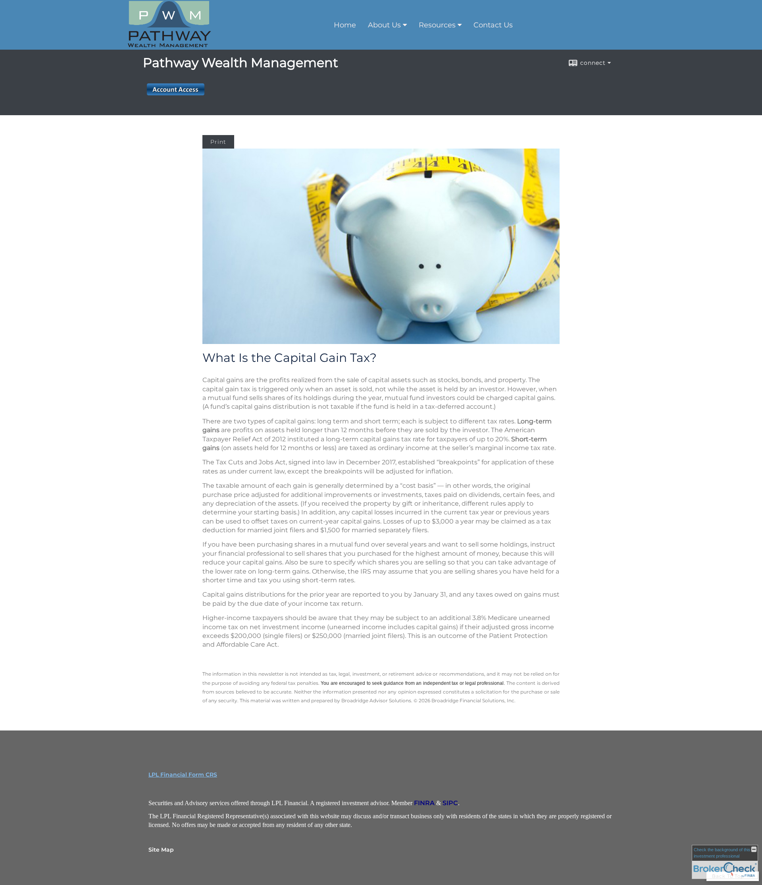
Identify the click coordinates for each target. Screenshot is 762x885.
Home (345, 25)
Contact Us (493, 25)
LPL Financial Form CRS (182, 774)
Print (218, 141)
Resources (437, 25)
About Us (384, 25)
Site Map (161, 849)
